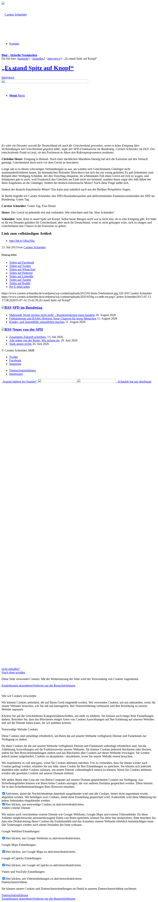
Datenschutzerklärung (15, 895)
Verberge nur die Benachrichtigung (54, 685)
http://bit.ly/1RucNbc (22, 240)
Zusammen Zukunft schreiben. (27, 337)
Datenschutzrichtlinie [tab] (14, 882)
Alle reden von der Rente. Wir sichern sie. (34, 340)
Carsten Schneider (35, 247)
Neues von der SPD (28, 329)
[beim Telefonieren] (45, 82)
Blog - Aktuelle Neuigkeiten (19, 55)
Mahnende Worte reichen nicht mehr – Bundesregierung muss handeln (52, 315)
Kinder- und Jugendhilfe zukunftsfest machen (37, 322)
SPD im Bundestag (27, 307)
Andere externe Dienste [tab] (16, 807)
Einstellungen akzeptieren (17, 685)
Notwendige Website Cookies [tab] (20, 729)
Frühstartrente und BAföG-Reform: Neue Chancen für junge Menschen (52, 318)
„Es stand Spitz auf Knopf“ (38, 67)
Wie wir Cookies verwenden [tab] (19, 696)
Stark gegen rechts (20, 343)
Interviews (8, 77)
